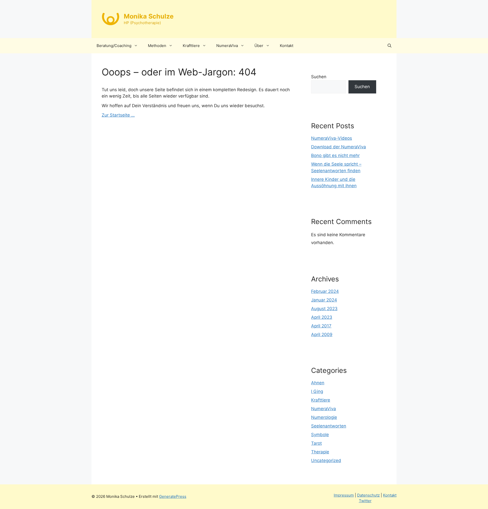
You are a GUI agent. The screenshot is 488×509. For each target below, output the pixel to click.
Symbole (320, 434)
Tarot (316, 443)
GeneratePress (172, 496)
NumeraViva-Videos (331, 138)
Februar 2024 (325, 291)
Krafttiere (191, 45)
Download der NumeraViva (338, 146)
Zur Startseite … (118, 115)
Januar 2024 (324, 300)
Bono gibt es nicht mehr (335, 155)
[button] (389, 45)
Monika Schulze (149, 16)
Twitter (365, 500)
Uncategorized (326, 460)
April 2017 (321, 325)
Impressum (344, 495)
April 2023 (321, 317)
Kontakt (286, 45)
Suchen (318, 76)
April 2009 (321, 334)
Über (258, 45)
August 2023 (324, 308)
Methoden (157, 45)
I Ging (317, 391)
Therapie (320, 451)
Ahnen (317, 382)
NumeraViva (227, 45)
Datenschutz (368, 495)
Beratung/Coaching (114, 45)
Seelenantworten (328, 425)
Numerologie (324, 417)
